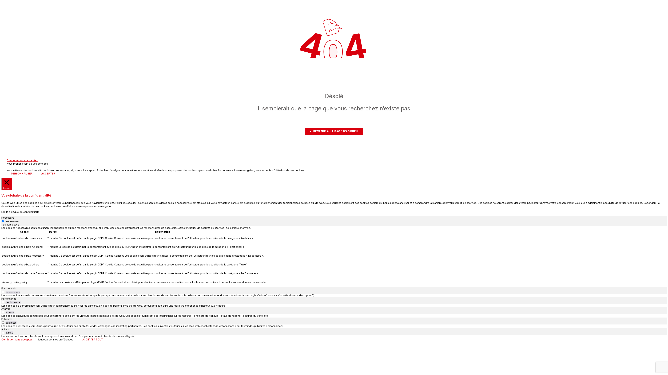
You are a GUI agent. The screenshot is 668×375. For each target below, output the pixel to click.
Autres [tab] (5, 329)
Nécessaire (12, 221)
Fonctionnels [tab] (8, 288)
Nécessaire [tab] (7, 217)
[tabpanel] (334, 256)
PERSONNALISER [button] (22, 173)
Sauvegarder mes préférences (55, 339)
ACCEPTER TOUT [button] (92, 339)
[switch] (3, 292)
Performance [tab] (8, 298)
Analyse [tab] (5, 308)
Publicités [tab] (6, 319)
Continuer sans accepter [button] (22, 160)
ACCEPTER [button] (48, 173)
